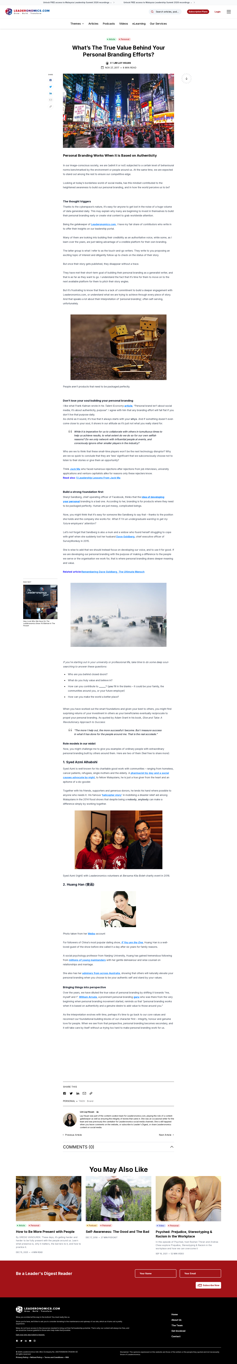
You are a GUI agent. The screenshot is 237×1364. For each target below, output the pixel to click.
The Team (177, 1325)
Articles (93, 23)
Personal (125, 39)
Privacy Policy (22, 1357)
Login (218, 11)
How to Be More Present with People (45, 1232)
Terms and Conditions (53, 1357)
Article (112, 39)
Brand (90, 1101)
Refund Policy (36, 1357)
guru (136, 997)
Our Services (158, 23)
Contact (175, 1336)
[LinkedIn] (26, 1341)
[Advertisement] (118, 1051)
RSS (67, 1357)
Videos (123, 23)
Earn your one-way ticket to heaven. (30, 1335)
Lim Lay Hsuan (122, 63)
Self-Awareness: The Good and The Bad (117, 1232)
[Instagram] (34, 1341)
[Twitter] (21, 1341)
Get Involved (178, 1331)
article (128, 405)
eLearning (139, 23)
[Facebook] (17, 1341)
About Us (176, 1320)
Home (174, 1314)
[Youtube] (30, 1341)
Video (161, 1225)
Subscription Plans (198, 11)
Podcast (93, 1225)
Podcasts (109, 23)
